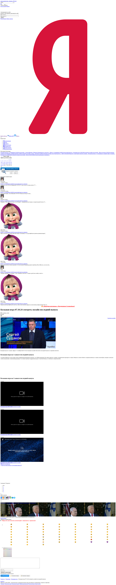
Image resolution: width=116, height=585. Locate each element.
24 (1, 165)
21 (7, 163)
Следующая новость (16, 465)
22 (9, 163)
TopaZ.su (3, 579)
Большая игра (10, 317)
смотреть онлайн (11, 406)
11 (2, 162)
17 (1, 163)
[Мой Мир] (12, 498)
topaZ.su (2, 581)
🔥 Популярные (4, 575)
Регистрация (3, 6)
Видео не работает (6, 464)
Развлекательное (15, 583)
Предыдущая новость (6, 465)
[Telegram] (5, 498)
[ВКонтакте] (1, 498)
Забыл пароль (10, 18)
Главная (2, 583)
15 (9, 162)
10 (1, 162)
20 (6, 163)
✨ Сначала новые (14, 575)
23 (11, 163)
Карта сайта (38, 583)
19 (4, 163)
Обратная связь (7, 583)
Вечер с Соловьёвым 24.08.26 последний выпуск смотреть (14, 183)
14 (7, 162)
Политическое (31, 583)
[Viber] (9, 498)
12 (4, 162)
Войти (8, 6)
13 (6, 162)
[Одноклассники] (3, 498)
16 (11, 162)
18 (2, 163)
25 (2, 165)
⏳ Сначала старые (25, 575)
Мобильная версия (24, 583)
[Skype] (14, 498)
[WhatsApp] (11, 498)
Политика (8, 579)
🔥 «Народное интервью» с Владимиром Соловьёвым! (58, 306)
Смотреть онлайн (111, 318)
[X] (7, 498)
